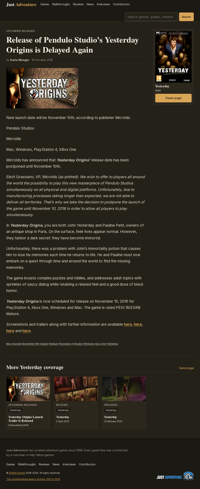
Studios (78, 343)
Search (186, 16)
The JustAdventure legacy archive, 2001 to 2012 (33, 479)
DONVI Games (17, 472)
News (90, 4)
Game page (173, 98)
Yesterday (112, 343)
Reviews (78, 4)
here (128, 324)
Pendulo (53, 343)
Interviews (103, 4)
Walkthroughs (61, 4)
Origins (44, 343)
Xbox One (100, 343)
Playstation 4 (66, 343)
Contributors (121, 4)
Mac (8, 343)
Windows (89, 343)
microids (17, 343)
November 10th (30, 343)
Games (44, 4)
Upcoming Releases (20, 31)
